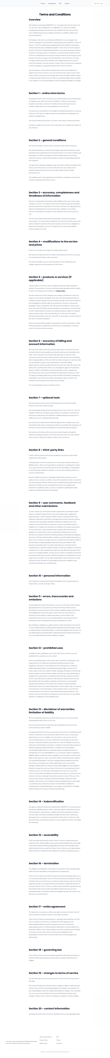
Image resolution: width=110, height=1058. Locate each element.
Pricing (43, 3)
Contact (67, 3)
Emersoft (55, 1052)
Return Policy (61, 291)
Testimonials (52, 3)
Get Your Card (98, 3)
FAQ (60, 3)
